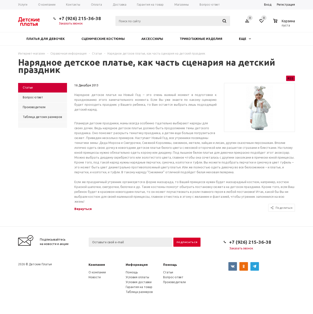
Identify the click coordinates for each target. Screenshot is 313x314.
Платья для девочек (45, 38)
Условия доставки (139, 282)
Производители (174, 282)
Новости (95, 277)
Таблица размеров (139, 291)
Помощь (170, 264)
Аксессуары (152, 38)
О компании (97, 272)
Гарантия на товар (139, 287)
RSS (290, 78)
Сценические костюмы (103, 38)
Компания (97, 264)
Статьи (168, 272)
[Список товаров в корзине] (285, 24)
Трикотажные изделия (201, 38)
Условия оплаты (137, 277)
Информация (137, 264)
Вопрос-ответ (173, 277)
